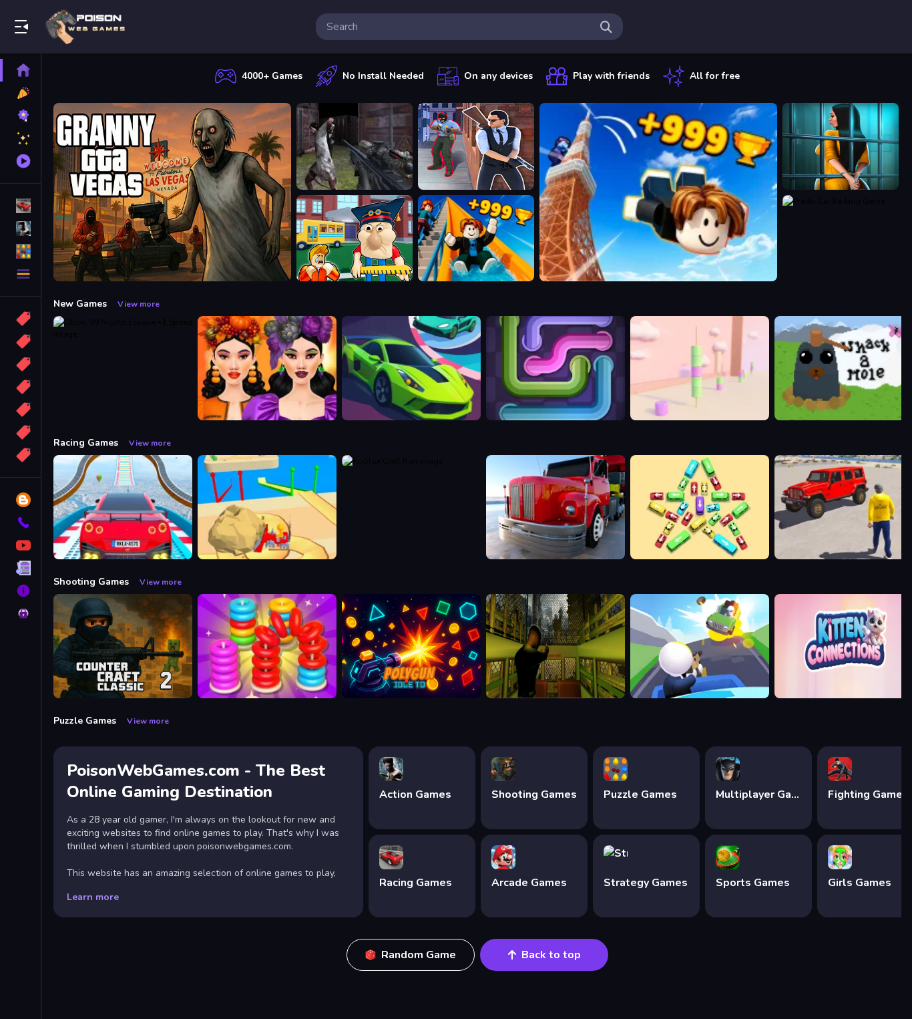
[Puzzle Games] (20, 251)
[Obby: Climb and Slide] (476, 238)
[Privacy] (20, 613)
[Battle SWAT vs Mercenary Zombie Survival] (354, 146)
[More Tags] (20, 455)
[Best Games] (20, 115)
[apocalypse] (20, 387)
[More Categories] (20, 274)
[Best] (20, 432)
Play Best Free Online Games (85, 26)
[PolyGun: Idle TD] (411, 646)
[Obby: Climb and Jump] (658, 192)
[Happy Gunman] (699, 646)
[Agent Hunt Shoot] (476, 146)
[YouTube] (20, 545)
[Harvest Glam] (267, 368)
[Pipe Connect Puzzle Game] (555, 368)
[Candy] (20, 318)
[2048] (20, 409)
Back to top (551, 955)
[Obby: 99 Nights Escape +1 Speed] (122, 368)
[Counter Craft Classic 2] (122, 646)
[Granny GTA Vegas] (172, 192)
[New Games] (20, 93)
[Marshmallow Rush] (699, 368)
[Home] (20, 70)
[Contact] (20, 522)
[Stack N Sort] (267, 646)
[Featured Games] (20, 138)
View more (139, 304)
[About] (20, 590)
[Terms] (20, 568)
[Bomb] (20, 364)
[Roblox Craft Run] (411, 507)
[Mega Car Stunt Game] (122, 507)
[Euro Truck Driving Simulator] (555, 507)
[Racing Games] (20, 205)
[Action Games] (20, 228)
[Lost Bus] (555, 646)
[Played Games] (20, 161)
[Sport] (20, 341)
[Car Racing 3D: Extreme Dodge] (411, 368)
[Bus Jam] (699, 507)
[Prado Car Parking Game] (840, 238)
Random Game (418, 955)
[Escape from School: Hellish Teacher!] (354, 238)
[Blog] (20, 499)
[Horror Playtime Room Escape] (840, 146)
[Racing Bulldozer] (267, 507)
